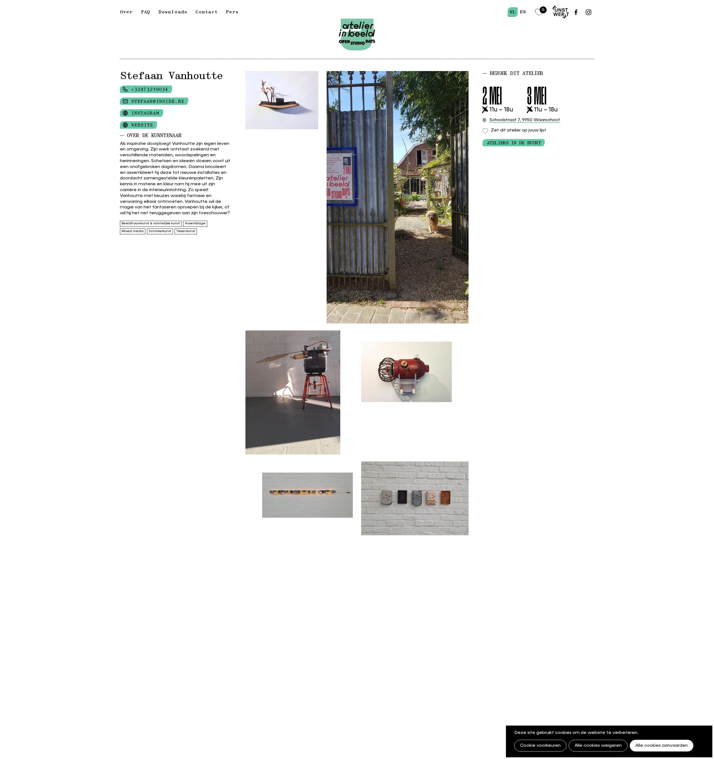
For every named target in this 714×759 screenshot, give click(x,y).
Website (142, 125)
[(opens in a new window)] (560, 12)
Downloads (172, 12)
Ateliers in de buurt (514, 143)
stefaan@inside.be (157, 101)
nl (513, 12)
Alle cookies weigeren (598, 745)
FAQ (145, 12)
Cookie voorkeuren (540, 745)
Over (126, 12)
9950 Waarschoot (524, 120)
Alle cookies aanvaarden (661, 745)
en (523, 12)
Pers (232, 12)
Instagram (145, 113)
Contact (207, 12)
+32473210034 (149, 89)
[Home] (357, 21)
